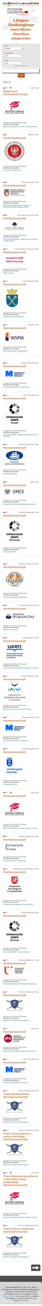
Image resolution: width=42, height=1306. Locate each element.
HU (16, 5)
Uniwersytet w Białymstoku (12, 170)
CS (6, 5)
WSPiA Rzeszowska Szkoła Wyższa (15, 351)
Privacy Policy (8, 1296)
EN (4, 5)
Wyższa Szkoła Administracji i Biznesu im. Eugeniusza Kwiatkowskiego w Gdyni (17, 206)
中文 (38, 5)
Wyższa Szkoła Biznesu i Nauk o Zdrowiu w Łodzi (20, 126)
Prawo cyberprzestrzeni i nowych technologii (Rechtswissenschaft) (17, 1136)
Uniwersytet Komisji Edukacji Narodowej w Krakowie (21, 668)
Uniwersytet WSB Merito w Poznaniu (15, 1082)
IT (18, 5)
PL (21, 5)
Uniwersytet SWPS (9, 552)
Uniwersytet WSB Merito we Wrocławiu (16, 387)
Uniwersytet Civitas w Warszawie (14, 861)
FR (14, 5)
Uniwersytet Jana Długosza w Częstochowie (18, 904)
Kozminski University (10, 474)
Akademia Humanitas (10, 629)
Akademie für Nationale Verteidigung (15, 1020)
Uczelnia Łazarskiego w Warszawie (15, 597)
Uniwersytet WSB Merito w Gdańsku (15, 740)
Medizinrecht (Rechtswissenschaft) (15, 93)
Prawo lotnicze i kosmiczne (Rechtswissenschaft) (18, 1230)
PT (23, 5)
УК (33, 5)
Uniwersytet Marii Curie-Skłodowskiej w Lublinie (19, 504)
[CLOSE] (24, 1300)
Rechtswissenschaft (14, 138)
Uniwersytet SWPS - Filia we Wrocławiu (16, 952)
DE (9, 5)
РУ (26, 5)
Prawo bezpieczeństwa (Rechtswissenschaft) (16, 1095)
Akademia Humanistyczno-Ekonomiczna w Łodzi (19, 1051)
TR (30, 5)
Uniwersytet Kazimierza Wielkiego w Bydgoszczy (19, 984)
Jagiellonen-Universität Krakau (13, 316)
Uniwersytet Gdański (10, 784)
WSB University (8, 273)
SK (28, 5)
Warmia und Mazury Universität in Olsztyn (17, 709)
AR (35, 5)
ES (11, 5)
